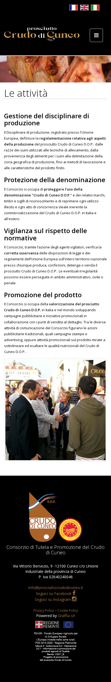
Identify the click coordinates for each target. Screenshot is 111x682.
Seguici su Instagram (53, 599)
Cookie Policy (67, 610)
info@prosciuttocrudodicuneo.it (55, 587)
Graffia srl (66, 615)
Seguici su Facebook (54, 593)
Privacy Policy (43, 610)
